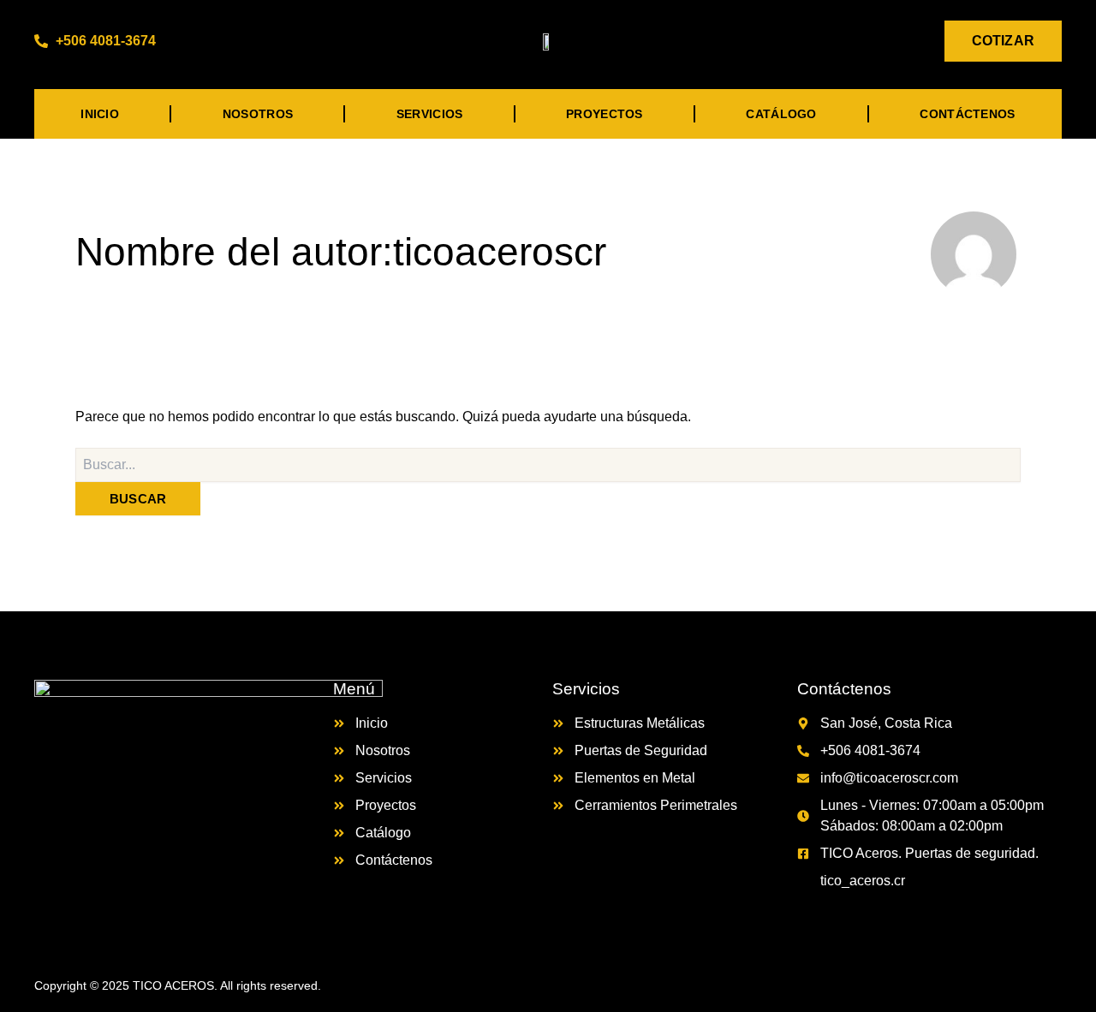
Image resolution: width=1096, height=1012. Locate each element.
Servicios (429, 114)
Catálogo (781, 114)
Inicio (99, 114)
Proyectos (604, 114)
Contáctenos (967, 114)
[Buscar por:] (548, 464)
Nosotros (258, 114)
